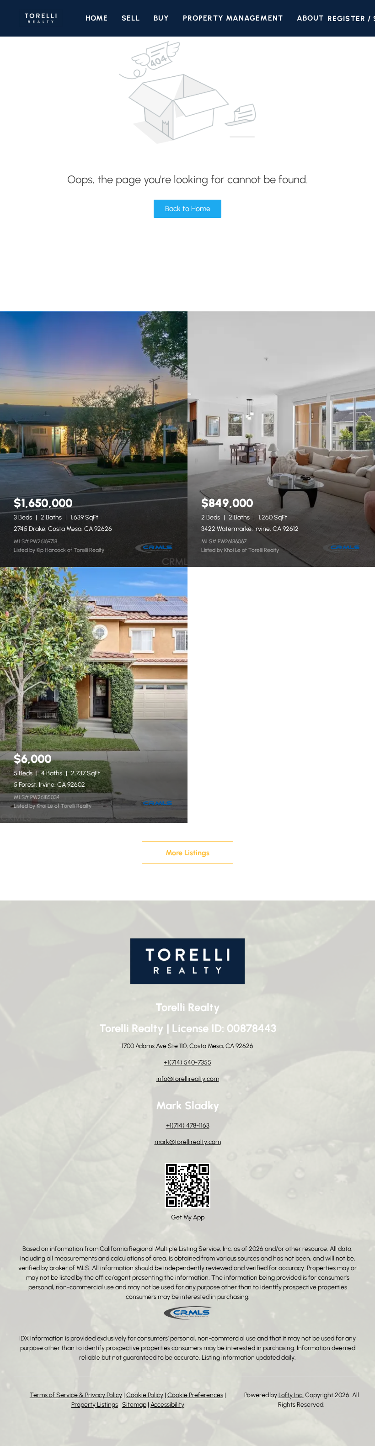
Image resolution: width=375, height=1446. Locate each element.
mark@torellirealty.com (188, 1142)
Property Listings (94, 1405)
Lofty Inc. (291, 1395)
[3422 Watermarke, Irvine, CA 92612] (281, 439)
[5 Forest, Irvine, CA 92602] (94, 695)
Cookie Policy (144, 1395)
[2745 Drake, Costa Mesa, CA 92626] (94, 439)
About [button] (310, 18)
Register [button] (346, 18)
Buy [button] (161, 18)
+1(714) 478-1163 (187, 1125)
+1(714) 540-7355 (187, 1062)
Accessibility (167, 1405)
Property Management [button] (233, 18)
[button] (41, 18)
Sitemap (134, 1405)
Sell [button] (130, 18)
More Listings (187, 852)
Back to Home (187, 208)
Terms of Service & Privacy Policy (76, 1395)
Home (97, 18)
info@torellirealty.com (187, 1079)
